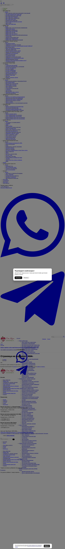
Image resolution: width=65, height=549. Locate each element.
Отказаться (26, 277)
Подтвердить (18, 277)
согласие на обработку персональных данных (28, 546)
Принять (47, 546)
